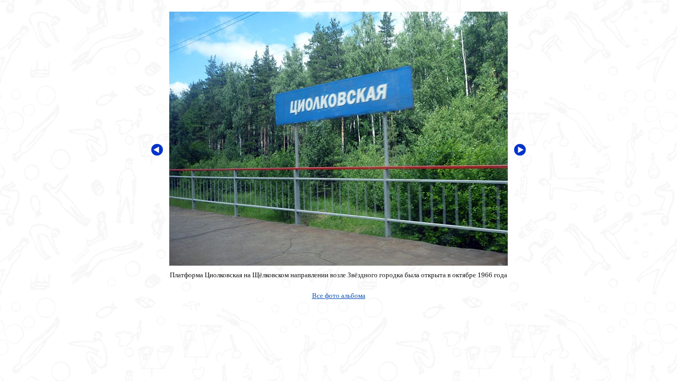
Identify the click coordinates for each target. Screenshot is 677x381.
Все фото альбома (338, 296)
